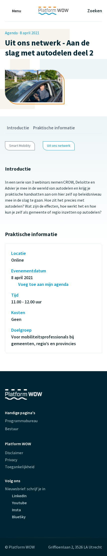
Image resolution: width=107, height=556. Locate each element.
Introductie (18, 128)
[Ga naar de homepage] (53, 11)
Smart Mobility (20, 145)
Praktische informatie (54, 128)
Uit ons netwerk (58, 145)
